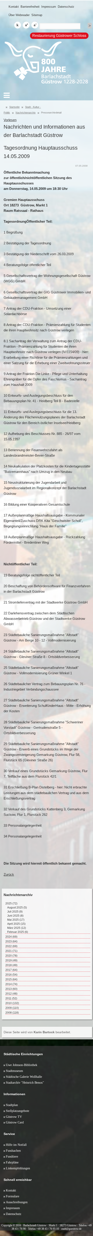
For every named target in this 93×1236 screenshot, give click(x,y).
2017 (11, 970)
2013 (11, 989)
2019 (11, 960)
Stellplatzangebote (17, 1111)
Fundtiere (12, 1156)
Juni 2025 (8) (15, 915)
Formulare (12, 1196)
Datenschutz (66, 6)
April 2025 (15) (16, 923)
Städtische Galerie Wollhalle (24, 1076)
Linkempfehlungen (18, 1168)
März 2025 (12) (16, 927)
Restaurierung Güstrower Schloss (59, 36)
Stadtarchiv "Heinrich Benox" (25, 1082)
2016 (11, 974)
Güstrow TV (14, 1116)
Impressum (48, 6)
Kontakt (14, 6)
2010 (12, 1003)
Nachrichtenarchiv (26, 112)
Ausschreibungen (17, 1202)
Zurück (9, 874)
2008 (12, 1012)
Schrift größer (26, 25)
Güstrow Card (15, 1122)
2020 (11, 955)
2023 (11, 941)
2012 (11, 993)
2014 (11, 984)
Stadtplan (12, 1105)
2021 (11, 951)
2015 (11, 979)
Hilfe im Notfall (16, 1144)
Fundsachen (13, 1150)
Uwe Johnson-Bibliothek (21, 1065)
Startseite (14, 107)
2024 (11, 936)
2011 (11, 998)
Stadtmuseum (14, 1071)
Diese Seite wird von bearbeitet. (37, 1032)
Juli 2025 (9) (15, 911)
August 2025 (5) (17, 907)
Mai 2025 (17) (15, 919)
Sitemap (36, 15)
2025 (11, 903)
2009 (12, 1008)
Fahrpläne (12, 1162)
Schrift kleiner (34, 25)
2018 (11, 965)
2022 (11, 946)
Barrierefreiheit (30, 6)
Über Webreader (19, 15)
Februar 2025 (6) (17, 932)
